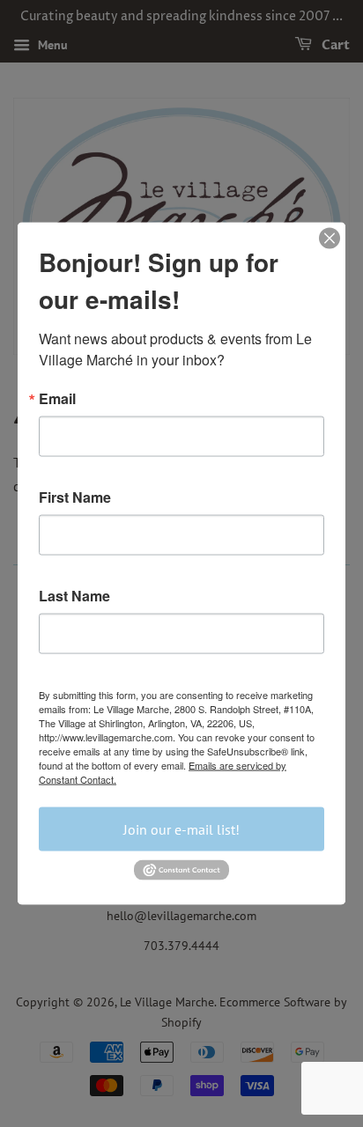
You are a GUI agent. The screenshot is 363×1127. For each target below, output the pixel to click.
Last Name (74, 596)
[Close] (329, 238)
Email (57, 399)
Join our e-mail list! (181, 829)
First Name (75, 497)
